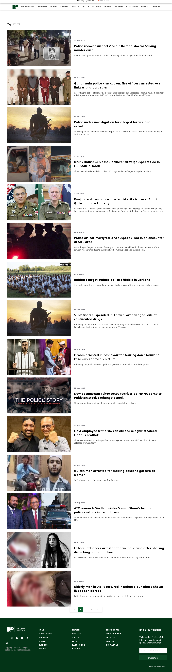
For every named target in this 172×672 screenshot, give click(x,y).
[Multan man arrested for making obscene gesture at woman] (39, 490)
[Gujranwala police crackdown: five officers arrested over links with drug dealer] (39, 103)
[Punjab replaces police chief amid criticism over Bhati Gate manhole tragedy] (39, 219)
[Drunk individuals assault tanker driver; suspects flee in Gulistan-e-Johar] (39, 181)
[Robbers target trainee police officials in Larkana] (39, 296)
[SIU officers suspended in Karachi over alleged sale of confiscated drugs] (39, 335)
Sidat (163, 666)
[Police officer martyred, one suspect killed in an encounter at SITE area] (39, 258)
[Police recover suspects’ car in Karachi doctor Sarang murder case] (39, 65)
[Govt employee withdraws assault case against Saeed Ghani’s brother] (39, 451)
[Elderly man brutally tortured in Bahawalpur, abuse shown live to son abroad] (39, 605)
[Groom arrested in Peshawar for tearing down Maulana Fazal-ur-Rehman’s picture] (39, 374)
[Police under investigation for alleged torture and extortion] (39, 142)
